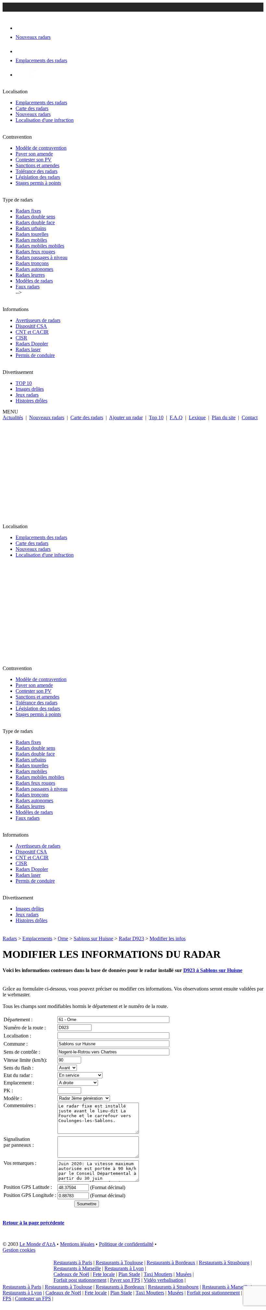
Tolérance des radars (36, 171)
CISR (21, 338)
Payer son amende (34, 154)
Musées (183, 1274)
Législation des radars (38, 177)
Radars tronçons (32, 263)
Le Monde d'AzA (37, 1244)
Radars (10, 938)
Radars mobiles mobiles (40, 246)
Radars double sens (35, 216)
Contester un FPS (33, 1298)
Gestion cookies (19, 1250)
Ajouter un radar (126, 417)
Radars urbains (31, 228)
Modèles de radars (34, 281)
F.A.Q (176, 417)
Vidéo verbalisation (163, 1280)
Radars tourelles (32, 234)
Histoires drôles (31, 400)
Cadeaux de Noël (71, 1274)
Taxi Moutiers (158, 1274)
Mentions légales (77, 1244)
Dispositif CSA (31, 326)
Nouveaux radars (33, 114)
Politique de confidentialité (126, 1244)
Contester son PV (34, 159)
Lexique (197, 417)
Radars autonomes (34, 269)
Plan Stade (129, 1274)
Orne (63, 938)
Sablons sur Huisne (93, 938)
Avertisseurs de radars (38, 320)
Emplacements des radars (41, 102)
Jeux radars (27, 395)
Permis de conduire (35, 355)
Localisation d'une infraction (45, 120)
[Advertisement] (133, 469)
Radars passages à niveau (41, 257)
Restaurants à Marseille (77, 1268)
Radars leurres (30, 275)
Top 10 (156, 417)
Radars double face (35, 222)
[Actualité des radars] (31, 74)
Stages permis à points (38, 183)
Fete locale (104, 1274)
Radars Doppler (32, 343)
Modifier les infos (168, 938)
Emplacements (37, 938)
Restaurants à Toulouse (119, 1262)
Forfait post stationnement (80, 1280)
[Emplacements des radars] (21, 51)
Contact (250, 417)
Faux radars (28, 286)
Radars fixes (28, 211)
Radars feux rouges (35, 251)
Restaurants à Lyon (124, 1268)
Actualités (13, 417)
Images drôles (30, 389)
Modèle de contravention (41, 148)
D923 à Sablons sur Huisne (212, 970)
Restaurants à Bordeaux (171, 1262)
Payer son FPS (125, 1280)
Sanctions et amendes (37, 165)
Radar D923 (131, 938)
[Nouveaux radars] (21, 28)
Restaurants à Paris (73, 1262)
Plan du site (224, 417)
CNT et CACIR (32, 332)
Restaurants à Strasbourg (224, 1262)
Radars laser (28, 349)
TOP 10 (24, 383)
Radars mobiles (31, 240)
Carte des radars (32, 108)
